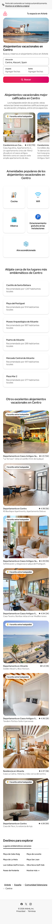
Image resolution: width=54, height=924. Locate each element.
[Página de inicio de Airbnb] (5, 14)
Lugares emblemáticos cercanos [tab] (17, 846)
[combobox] (26, 62)
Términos (32, 911)
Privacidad (20, 911)
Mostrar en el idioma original (17, 6)
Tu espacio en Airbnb (37, 13)
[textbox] (14, 71)
